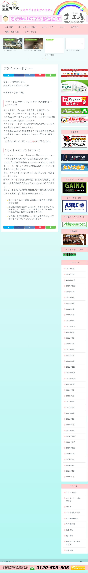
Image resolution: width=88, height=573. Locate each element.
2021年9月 (70, 384)
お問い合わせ (30, 32)
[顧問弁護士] (74, 239)
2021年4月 (70, 413)
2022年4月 (70, 361)
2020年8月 (70, 459)
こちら (33, 141)
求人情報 (69, 550)
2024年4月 (70, 274)
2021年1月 (70, 430)
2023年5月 (70, 315)
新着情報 (69, 530)
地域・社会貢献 (12, 32)
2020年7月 (70, 465)
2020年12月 (71, 436)
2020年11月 (71, 442)
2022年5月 (70, 355)
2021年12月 (71, 367)
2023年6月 (70, 309)
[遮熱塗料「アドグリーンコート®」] (74, 224)
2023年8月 (70, 298)
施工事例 (75, 27)
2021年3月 (70, 419)
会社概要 (9, 27)
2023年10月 (71, 286)
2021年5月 (70, 407)
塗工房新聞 (70, 524)
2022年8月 (70, 338)
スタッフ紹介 (48, 27)
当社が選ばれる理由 (27, 27)
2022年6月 (70, 350)
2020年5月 (70, 477)
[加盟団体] (74, 140)
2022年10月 (71, 326)
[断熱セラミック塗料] (74, 187)
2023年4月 (70, 321)
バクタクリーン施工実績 (73, 499)
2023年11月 (71, 280)
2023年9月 (70, 292)
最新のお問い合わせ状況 (73, 543)
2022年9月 (70, 332)
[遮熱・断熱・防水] (74, 206)
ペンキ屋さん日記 (73, 513)
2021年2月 (70, 425)
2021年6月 (70, 402)
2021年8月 (70, 390)
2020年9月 (70, 454)
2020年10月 (71, 448)
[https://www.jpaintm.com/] (74, 157)
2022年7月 (70, 344)
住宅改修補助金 (72, 518)
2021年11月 (71, 373)
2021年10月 (71, 378)
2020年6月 (70, 471)
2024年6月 (70, 269)
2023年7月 (70, 303)
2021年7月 (70, 396)
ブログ (62, 27)
